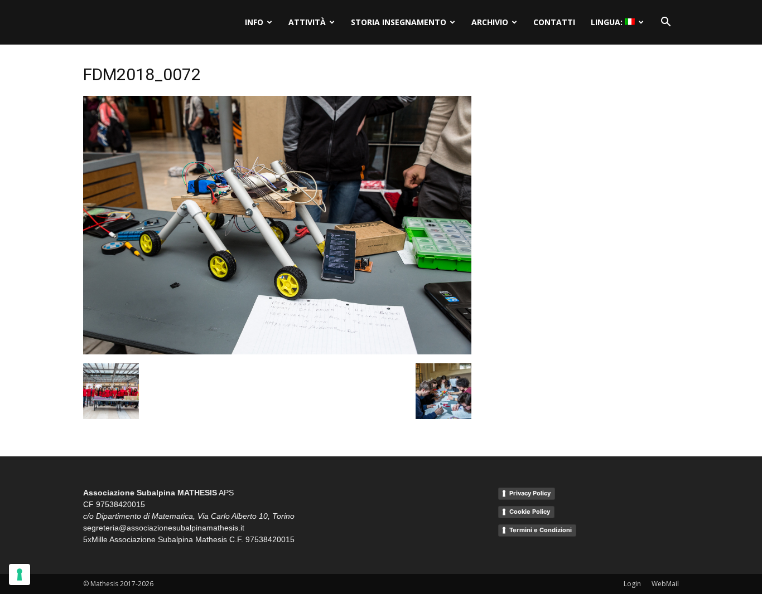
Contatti (554, 22)
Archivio (489, 22)
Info (254, 22)
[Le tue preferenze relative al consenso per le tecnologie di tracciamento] (19, 574)
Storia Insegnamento (398, 22)
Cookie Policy (529, 511)
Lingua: (608, 22)
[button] (665, 22)
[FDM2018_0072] (277, 351)
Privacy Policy (530, 493)
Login (632, 583)
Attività (307, 22)
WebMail (665, 583)
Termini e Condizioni (540, 530)
